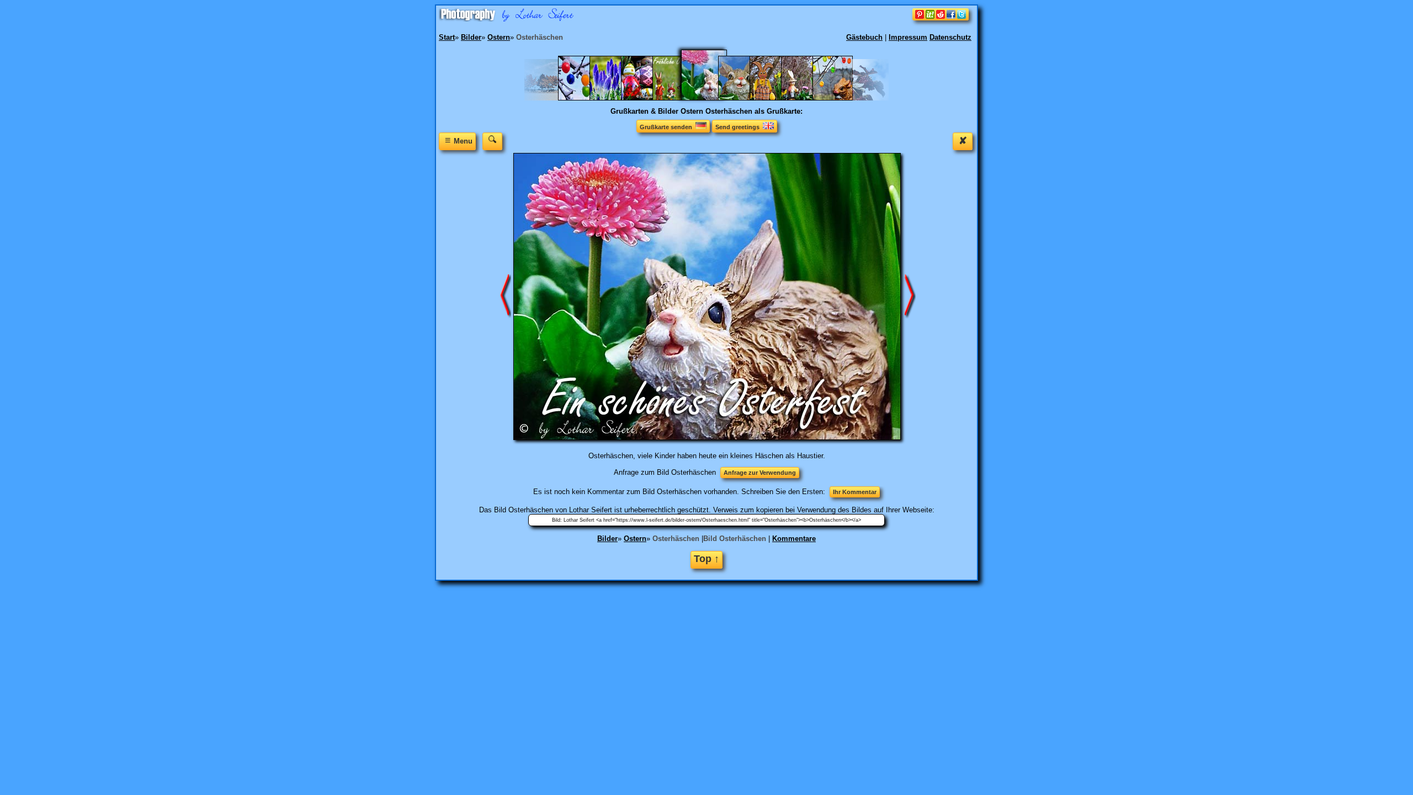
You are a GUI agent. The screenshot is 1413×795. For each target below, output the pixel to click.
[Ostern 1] (806, 98)
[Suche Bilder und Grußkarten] (492, 141)
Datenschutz (950, 37)
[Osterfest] (615, 98)
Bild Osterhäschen (734, 538)
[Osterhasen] (775, 98)
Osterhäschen (675, 538)
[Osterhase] (743, 98)
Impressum (908, 37)
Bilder (607, 538)
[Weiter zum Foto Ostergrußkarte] (505, 296)
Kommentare (794, 538)
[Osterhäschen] (711, 98)
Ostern (635, 538)
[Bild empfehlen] (940, 18)
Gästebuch (864, 37)
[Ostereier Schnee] (583, 98)
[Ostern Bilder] (838, 98)
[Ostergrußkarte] (678, 98)
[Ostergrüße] (646, 98)
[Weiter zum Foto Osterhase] (910, 296)
